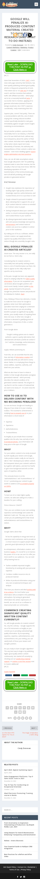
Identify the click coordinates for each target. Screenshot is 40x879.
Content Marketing (13, 47)
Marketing (23, 47)
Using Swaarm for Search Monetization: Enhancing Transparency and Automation (20, 834)
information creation (23, 357)
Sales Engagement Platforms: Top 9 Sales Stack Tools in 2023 (18, 777)
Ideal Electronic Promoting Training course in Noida (18, 794)
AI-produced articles (11, 442)
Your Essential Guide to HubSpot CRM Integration (18, 847)
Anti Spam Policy (9, 867)
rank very (23, 91)
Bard (22, 294)
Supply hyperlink (9, 672)
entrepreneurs (10, 224)
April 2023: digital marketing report (18, 770)
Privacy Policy (26, 870)
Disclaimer (31, 867)
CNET (28, 80)
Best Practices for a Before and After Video (18, 855)
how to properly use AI (18, 413)
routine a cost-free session (21, 661)
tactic (28, 98)
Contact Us (22, 867)
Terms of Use (14, 870)
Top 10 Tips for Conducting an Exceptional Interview (16, 786)
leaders (13, 552)
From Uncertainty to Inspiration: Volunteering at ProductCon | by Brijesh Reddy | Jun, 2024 (19, 825)
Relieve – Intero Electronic (13, 841)
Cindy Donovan (18, 45)
